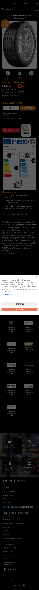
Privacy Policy (7, 294)
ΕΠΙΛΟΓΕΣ (20, 304)
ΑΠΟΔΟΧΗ (20, 309)
